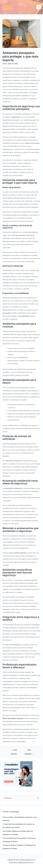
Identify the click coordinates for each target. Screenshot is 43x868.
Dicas (4, 64)
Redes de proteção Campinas (12, 718)
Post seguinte (29, 750)
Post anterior (14, 750)
